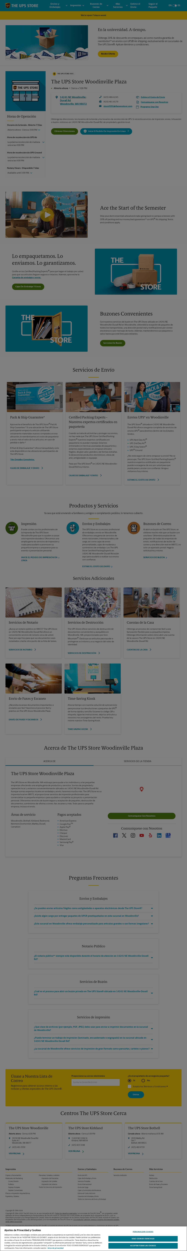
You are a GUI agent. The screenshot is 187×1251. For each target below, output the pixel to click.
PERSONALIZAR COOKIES (143, 1232)
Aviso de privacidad (56, 1248)
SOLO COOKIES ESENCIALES (143, 1239)
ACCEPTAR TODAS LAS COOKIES (143, 1246)
